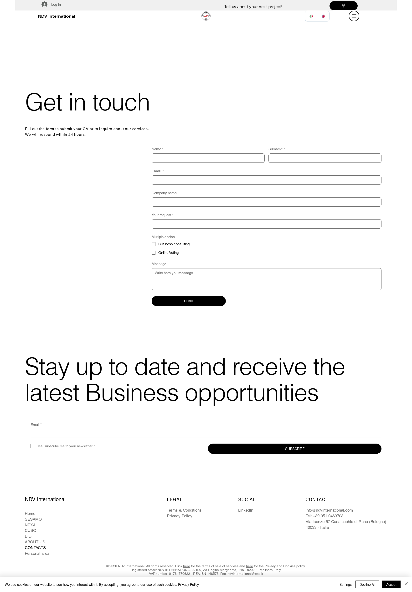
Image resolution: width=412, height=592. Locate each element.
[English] (323, 16)
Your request (163, 215)
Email (158, 171)
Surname (276, 149)
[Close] (406, 584)
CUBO (30, 530)
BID (28, 536)
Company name (164, 193)
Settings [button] (346, 584)
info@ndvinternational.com (329, 510)
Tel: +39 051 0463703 (324, 515)
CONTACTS (35, 547)
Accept (391, 584)
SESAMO (33, 519)
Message (159, 264)
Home (30, 513)
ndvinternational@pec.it (245, 574)
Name (158, 149)
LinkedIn (245, 510)
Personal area (37, 553)
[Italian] (311, 16)
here (186, 566)
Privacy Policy (179, 515)
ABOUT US (35, 542)
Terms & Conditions (184, 510)
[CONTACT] (343, 5)
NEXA (30, 525)
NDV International (56, 16)
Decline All (367, 584)
